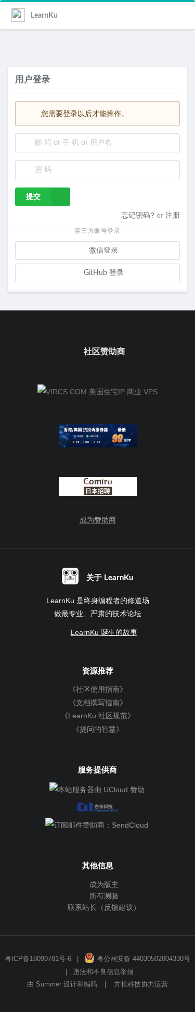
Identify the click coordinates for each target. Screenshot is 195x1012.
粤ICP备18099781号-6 (38, 959)
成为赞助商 (98, 520)
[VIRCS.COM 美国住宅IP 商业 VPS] (98, 392)
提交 (33, 197)
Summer (48, 984)
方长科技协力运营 (141, 984)
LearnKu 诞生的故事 (104, 632)
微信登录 (102, 250)
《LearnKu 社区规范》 (98, 715)
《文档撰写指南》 (98, 702)
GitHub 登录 (103, 273)
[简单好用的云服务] (98, 438)
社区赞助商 (103, 351)
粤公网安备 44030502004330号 (142, 959)
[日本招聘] (98, 489)
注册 (172, 215)
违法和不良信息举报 (103, 972)
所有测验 (102, 896)
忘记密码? (139, 215)
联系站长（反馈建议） (103, 907)
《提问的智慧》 (97, 729)
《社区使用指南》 (98, 689)
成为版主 (102, 884)
